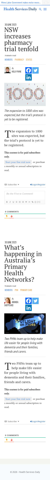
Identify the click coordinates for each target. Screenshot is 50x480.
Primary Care (26, 290)
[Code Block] (29, 202)
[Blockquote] (26, 202)
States (29, 59)
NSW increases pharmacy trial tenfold (21, 39)
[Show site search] (40, 9)
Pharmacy (19, 59)
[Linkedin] (28, 77)
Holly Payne (16, 71)
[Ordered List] (19, 202)
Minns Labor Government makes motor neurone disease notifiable (21, 2)
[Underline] (13, 202)
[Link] (32, 202)
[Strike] (16, 202)
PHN (16, 290)
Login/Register (38, 184)
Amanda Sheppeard (11, 303)
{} (36, 202)
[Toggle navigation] (45, 9)
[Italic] (10, 202)
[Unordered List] (22, 202)
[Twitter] (35, 70)
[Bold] (6, 202)
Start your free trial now (17, 162)
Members (9, 59)
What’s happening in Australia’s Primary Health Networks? (23, 263)
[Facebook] (28, 70)
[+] (38, 202)
